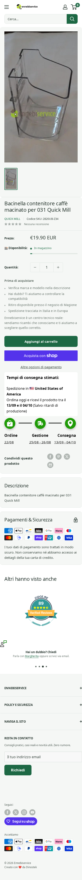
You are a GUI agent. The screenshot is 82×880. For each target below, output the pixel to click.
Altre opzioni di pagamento (41, 367)
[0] (74, 7)
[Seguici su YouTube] (32, 812)
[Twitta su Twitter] (67, 457)
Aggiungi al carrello (41, 341)
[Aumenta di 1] (58, 267)
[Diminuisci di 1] (35, 267)
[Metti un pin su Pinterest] (59, 457)
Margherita (32, 656)
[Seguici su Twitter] (16, 812)
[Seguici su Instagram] (24, 812)
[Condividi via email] (50, 465)
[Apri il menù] (6, 7)
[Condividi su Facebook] (50, 457)
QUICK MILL (12, 219)
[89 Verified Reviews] (41, 628)
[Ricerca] (72, 19)
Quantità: (11, 267)
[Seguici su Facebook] (7, 812)
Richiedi (18, 770)
